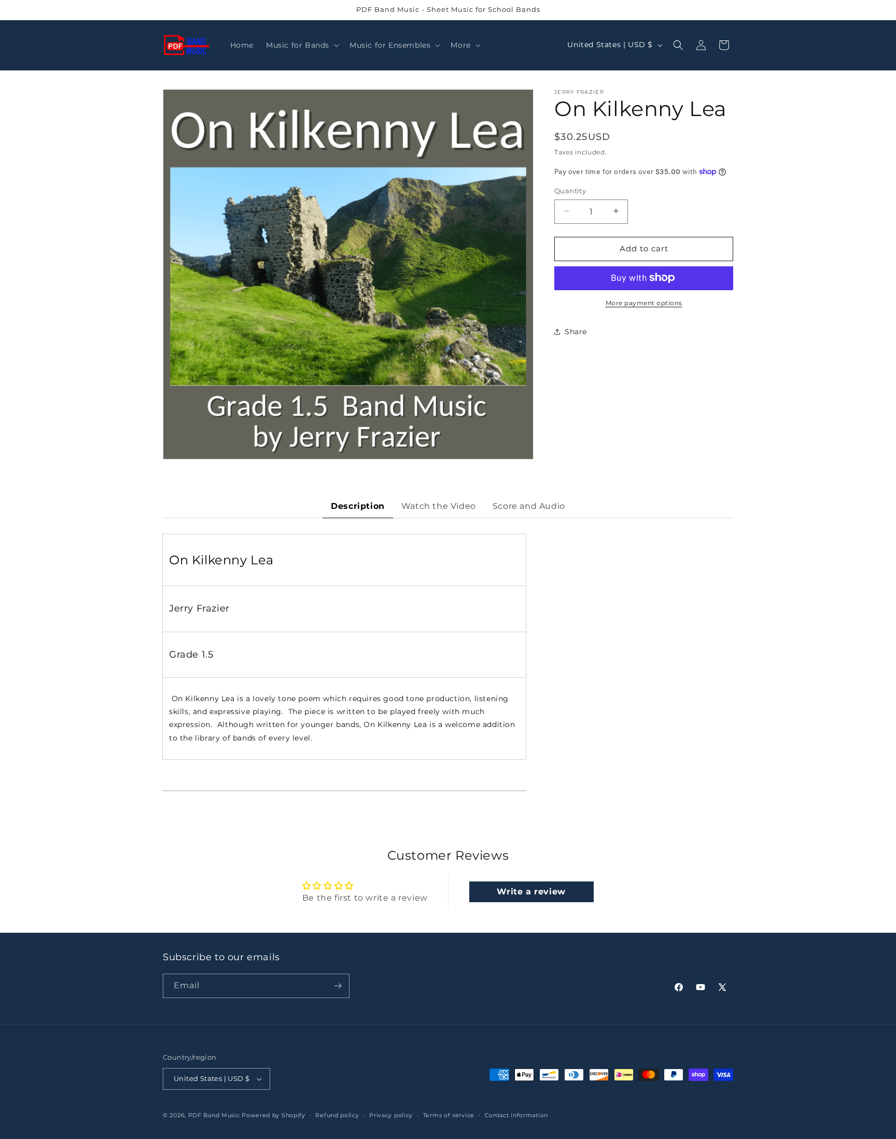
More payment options (644, 302)
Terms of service (448, 1114)
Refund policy (337, 1114)
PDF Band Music (214, 1115)
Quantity (570, 190)
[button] (301, 45)
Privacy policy (391, 1114)
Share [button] (576, 331)
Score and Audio (529, 506)
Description (358, 506)
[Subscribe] (337, 986)
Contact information (516, 1114)
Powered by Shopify (273, 1115)
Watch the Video (438, 506)
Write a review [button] (531, 891)
